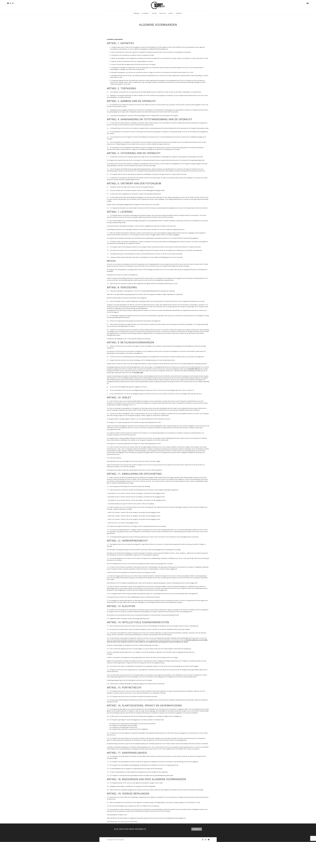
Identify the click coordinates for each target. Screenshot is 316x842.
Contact (170, 13)
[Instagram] (10, 3)
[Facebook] (8, 3)
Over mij (154, 13)
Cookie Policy (133, 821)
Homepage (136, 13)
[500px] (12, 3)
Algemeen (178, 13)
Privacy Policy (124, 821)
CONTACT (196, 829)
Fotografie (145, 13)
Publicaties (162, 13)
